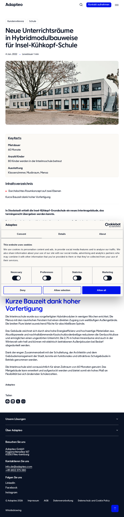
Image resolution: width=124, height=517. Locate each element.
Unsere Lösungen (15, 419)
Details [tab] (62, 233)
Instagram (11, 492)
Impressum (33, 501)
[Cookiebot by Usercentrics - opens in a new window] (107, 225)
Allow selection (62, 290)
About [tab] (102, 233)
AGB (46, 501)
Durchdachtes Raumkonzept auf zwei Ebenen (34, 191)
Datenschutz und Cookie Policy (94, 501)
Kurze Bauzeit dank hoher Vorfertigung (28, 197)
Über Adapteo (13, 430)
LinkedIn (13, 401)
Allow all (101, 290)
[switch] (46, 278)
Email (23, 401)
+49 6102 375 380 (15, 470)
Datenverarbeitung (63, 501)
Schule (32, 21)
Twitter (18, 401)
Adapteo (10, 385)
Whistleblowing (13, 510)
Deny (22, 290)
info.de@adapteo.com (18, 466)
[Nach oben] (115, 508)
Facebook (7, 401)
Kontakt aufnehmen (98, 4)
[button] (81, 5)
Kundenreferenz (15, 21)
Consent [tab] (21, 233)
